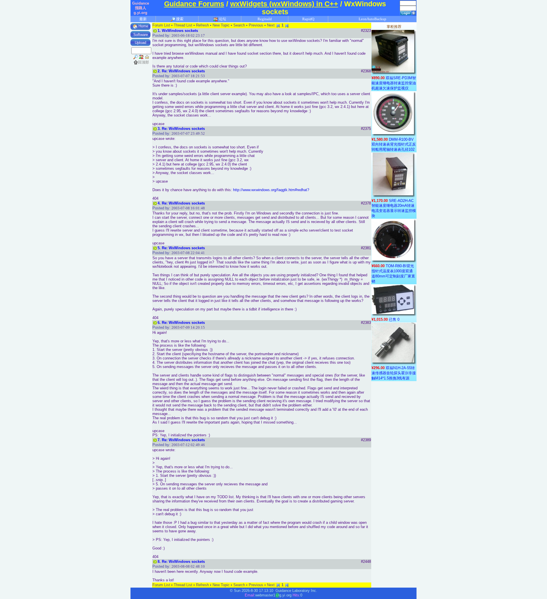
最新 (143, 19)
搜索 (179, 19)
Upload (140, 42)
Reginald (265, 19)
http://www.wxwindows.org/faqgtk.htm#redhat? (271, 190)
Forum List (161, 25)
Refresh (202, 25)
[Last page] (287, 25)
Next (271, 25)
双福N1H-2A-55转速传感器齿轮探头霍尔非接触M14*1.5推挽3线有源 (394, 373)
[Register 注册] (413, 12)
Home (142, 26)
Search (239, 25)
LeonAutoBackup (372, 19)
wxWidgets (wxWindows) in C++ (284, 4)
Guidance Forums (194, 4)
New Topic (221, 25)
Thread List (183, 25)
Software (140, 34)
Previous (256, 25)
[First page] (278, 25)
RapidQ (308, 19)
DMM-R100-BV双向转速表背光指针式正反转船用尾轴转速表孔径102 (394, 144)
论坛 (222, 19)
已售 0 (394, 319)
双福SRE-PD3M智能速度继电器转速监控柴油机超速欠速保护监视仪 (394, 83)
